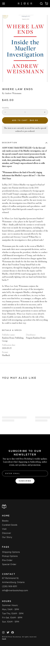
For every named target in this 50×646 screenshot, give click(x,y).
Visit (4, 529)
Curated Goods (9, 525)
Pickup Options (10, 556)
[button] (25, 120)
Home (6, 515)
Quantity (5, 108)
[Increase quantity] (45, 112)
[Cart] (46, 3)
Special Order (9, 564)
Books (5, 521)
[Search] (41, 3)
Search (4, 639)
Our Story (7, 537)
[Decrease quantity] (5, 112)
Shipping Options (11, 552)
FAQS (5, 547)
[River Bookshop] (25, 4)
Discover (6, 533)
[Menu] (4, 3)
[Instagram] (3, 632)
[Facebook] (12, 632)
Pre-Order (7, 560)
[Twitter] (8, 632)
